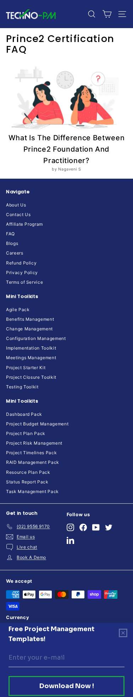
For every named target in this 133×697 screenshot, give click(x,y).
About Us (16, 205)
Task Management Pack (32, 491)
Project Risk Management (34, 443)
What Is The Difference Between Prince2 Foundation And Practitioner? (67, 149)
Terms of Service (24, 282)
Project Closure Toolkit (31, 377)
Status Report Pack (27, 481)
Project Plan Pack (25, 433)
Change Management (29, 328)
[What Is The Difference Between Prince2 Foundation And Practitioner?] (66, 98)
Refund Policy (21, 263)
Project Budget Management (37, 423)
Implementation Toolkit (31, 348)
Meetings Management (31, 357)
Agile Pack (18, 309)
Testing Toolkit (22, 386)
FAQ (10, 233)
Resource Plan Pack (28, 472)
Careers (14, 253)
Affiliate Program (24, 224)
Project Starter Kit (25, 367)
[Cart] (107, 14)
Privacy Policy (22, 272)
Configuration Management (36, 338)
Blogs (12, 243)
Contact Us (18, 214)
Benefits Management (30, 319)
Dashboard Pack (24, 414)
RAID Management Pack (32, 462)
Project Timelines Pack (31, 452)
